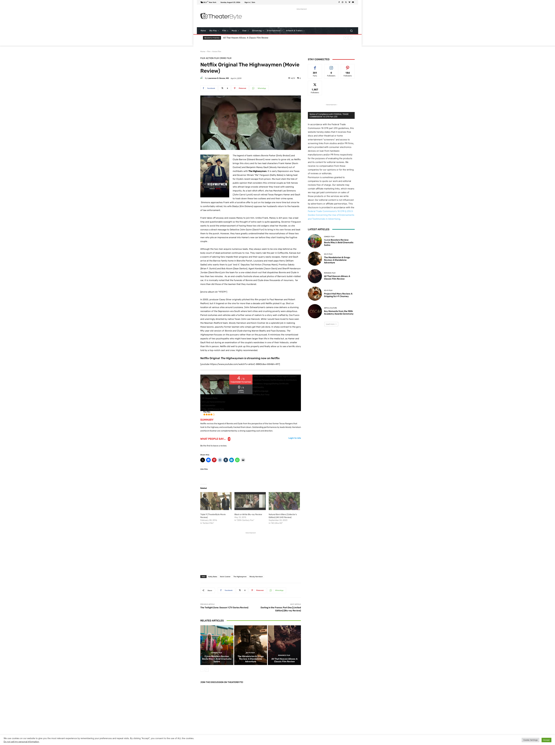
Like (315, 66)
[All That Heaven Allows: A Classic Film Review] (284, 645)
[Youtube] (353, 2)
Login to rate (294, 438)
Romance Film (284, 655)
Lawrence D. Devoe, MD (218, 78)
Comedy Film (216, 653)
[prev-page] (202, 670)
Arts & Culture (330, 308)
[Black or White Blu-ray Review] (250, 501)
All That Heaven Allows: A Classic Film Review (284, 660)
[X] (346, 2)
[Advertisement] (301, 17)
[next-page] (207, 670)
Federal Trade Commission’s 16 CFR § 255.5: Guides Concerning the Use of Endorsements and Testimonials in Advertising (331, 215)
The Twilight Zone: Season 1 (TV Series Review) (224, 607)
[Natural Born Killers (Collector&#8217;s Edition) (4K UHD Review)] (284, 501)
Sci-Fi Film (250, 653)
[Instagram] (342, 2)
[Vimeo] (349, 2)
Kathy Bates (212, 576)
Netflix (275, 358)
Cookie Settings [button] (530, 740)
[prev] (345, 38)
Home (202, 51)
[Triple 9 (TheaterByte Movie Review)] (216, 501)
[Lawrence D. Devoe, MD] (202, 78)
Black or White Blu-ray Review (248, 514)
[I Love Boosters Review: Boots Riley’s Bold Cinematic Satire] (216, 645)
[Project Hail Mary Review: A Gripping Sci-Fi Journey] (315, 294)
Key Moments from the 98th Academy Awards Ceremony (250, 37)
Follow (331, 66)
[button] (351, 30)
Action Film (216, 51)
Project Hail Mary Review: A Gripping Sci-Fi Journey (338, 295)
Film (208, 51)
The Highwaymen (240, 576)
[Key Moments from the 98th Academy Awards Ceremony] (315, 311)
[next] (350, 38)
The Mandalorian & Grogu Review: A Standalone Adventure (251, 659)
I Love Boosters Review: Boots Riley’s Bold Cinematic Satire (217, 659)
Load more (330, 324)
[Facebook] (339, 2)
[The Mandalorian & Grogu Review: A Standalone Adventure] (250, 645)
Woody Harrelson (256, 576)
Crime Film (225, 58)
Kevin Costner (225, 576)
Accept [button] (546, 740)
